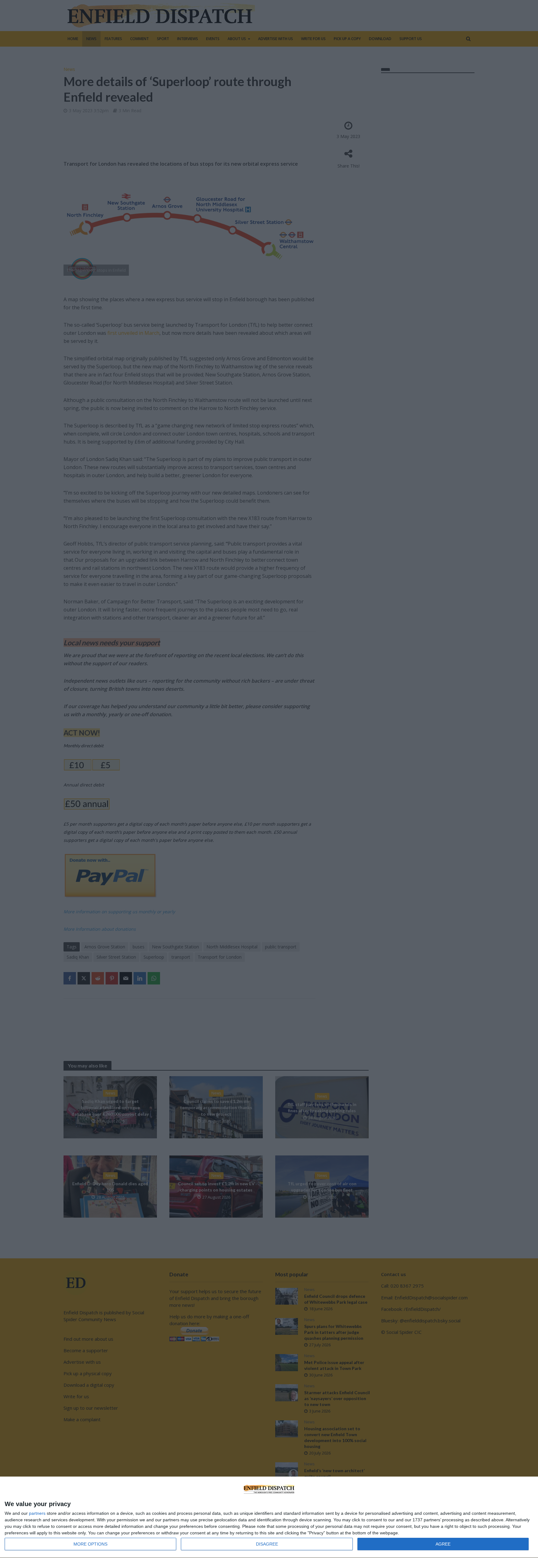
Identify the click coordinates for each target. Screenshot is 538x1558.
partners (37, 1513)
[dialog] (269, 1517)
